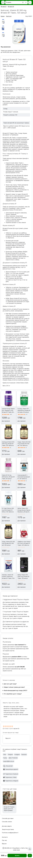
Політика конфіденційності (10, 832)
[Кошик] (30, 2)
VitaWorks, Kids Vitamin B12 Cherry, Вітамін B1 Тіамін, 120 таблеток (24, 543)
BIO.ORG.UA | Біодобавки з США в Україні (17, 848)
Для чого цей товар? (10, 684)
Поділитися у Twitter (11, 777)
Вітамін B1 (11, 6)
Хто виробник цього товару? (13, 694)
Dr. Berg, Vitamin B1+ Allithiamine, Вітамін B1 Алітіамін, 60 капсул (24, 410)
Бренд (3, 16)
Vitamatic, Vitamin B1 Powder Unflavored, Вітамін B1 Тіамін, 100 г (8, 576)
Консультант (9, 766)
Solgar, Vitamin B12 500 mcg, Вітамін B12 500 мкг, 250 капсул (8, 543)
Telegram (10, 754)
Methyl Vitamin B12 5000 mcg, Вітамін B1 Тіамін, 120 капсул (23, 576)
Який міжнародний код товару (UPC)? (15, 690)
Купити (17, 855)
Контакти (5, 837)
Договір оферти (7, 826)
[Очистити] (26, 2)
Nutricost (8, 16)
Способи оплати (7, 821)
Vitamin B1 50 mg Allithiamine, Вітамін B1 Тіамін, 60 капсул (8, 476)
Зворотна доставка (8, 829)
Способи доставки (7, 818)
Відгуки (4, 843)
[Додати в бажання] (30, 855)
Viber (4, 754)
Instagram (17, 754)
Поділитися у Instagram (11, 780)
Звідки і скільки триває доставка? (14, 687)
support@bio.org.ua (8, 761)
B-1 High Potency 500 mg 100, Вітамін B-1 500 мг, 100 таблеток (8, 510)
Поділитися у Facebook (11, 774)
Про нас (4, 840)
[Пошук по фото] (23, 2)
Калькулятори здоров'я (11, 769)
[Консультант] (30, 849)
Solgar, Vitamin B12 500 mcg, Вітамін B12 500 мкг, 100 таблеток (24, 443)
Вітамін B (3, 6)
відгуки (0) (16, 728)
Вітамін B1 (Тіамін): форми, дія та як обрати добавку (9, 808)
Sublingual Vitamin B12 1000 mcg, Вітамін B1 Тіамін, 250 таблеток (8, 443)
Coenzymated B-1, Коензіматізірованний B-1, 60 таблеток (24, 476)
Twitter (5, 758)
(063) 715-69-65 (13, 758)
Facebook (24, 754)
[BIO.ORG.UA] (3, 2)
